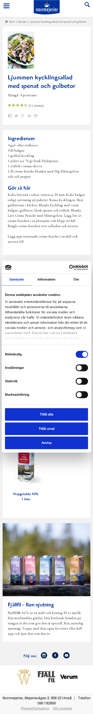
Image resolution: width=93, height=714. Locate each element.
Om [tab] (76, 279)
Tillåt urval (47, 428)
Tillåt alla (46, 414)
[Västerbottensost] (24, 676)
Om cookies (62, 709)
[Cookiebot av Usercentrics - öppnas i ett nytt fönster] (69, 267)
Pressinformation (35, 709)
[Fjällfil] (46, 676)
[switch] (82, 367)
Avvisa (46, 443)
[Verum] (69, 676)
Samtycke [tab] (16, 279)
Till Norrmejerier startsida (47, 7)
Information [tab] (46, 279)
